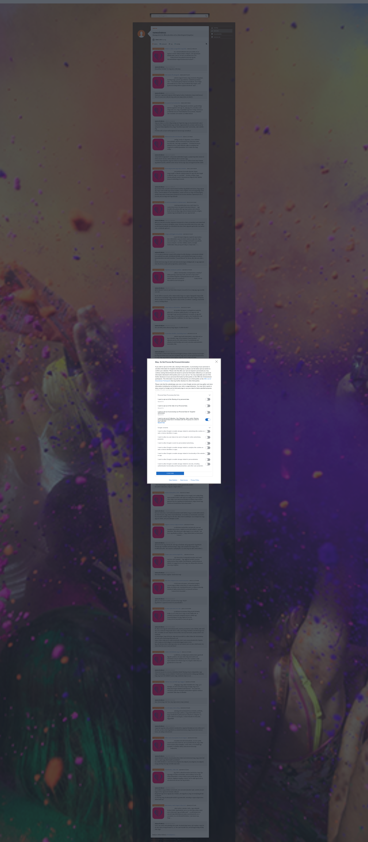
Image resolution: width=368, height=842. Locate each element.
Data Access (184, 480)
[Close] (217, 362)
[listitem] (184, 395)
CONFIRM (170, 473)
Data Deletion (173, 480)
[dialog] (184, 421)
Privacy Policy (195, 480)
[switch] (207, 399)
